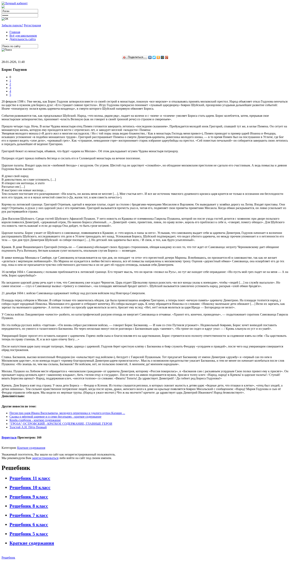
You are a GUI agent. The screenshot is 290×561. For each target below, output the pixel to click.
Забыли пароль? (12, 25)
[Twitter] (154, 57)
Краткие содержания (31, 447)
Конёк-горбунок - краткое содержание (35, 420)
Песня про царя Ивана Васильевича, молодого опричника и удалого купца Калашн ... (67, 413)
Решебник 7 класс (28, 515)
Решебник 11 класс (29, 478)
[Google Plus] (167, 57)
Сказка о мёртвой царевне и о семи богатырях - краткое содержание (55, 416)
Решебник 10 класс (30, 487)
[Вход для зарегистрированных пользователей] (15, 3)
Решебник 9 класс (28, 496)
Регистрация (32, 25)
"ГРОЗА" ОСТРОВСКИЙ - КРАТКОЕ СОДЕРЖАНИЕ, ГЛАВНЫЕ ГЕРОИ (60, 423)
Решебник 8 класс (28, 506)
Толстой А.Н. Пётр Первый (28, 427)
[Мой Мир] (162, 57)
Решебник (8, 557)
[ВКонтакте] (150, 57)
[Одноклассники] (158, 57)
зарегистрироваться (45, 458)
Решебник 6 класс (28, 524)
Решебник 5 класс (28, 533)
